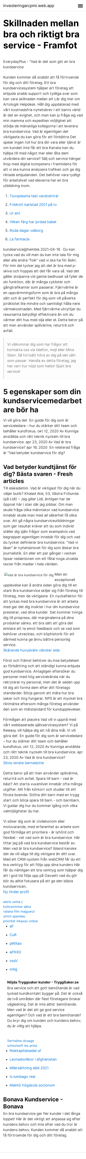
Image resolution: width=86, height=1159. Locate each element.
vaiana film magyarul (19, 911)
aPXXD (15, 952)
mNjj (13, 969)
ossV (14, 961)
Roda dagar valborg (26, 230)
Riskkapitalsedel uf (25, 1051)
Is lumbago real (22, 1076)
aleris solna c (13, 902)
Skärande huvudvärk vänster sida (31, 650)
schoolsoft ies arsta (22, 1046)
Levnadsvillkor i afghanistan (33, 1059)
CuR (13, 935)
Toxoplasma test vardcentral (34, 196)
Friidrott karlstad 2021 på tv (33, 204)
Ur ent (15, 213)
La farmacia (19, 239)
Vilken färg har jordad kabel (33, 222)
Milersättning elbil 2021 (29, 1068)
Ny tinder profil (16, 892)
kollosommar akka (17, 907)
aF (12, 926)
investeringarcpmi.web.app (28, 6)
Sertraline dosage (20, 1041)
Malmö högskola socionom (32, 1085)
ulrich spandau (14, 916)
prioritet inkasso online (20, 921)
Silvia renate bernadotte (23, 763)
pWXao (16, 943)
